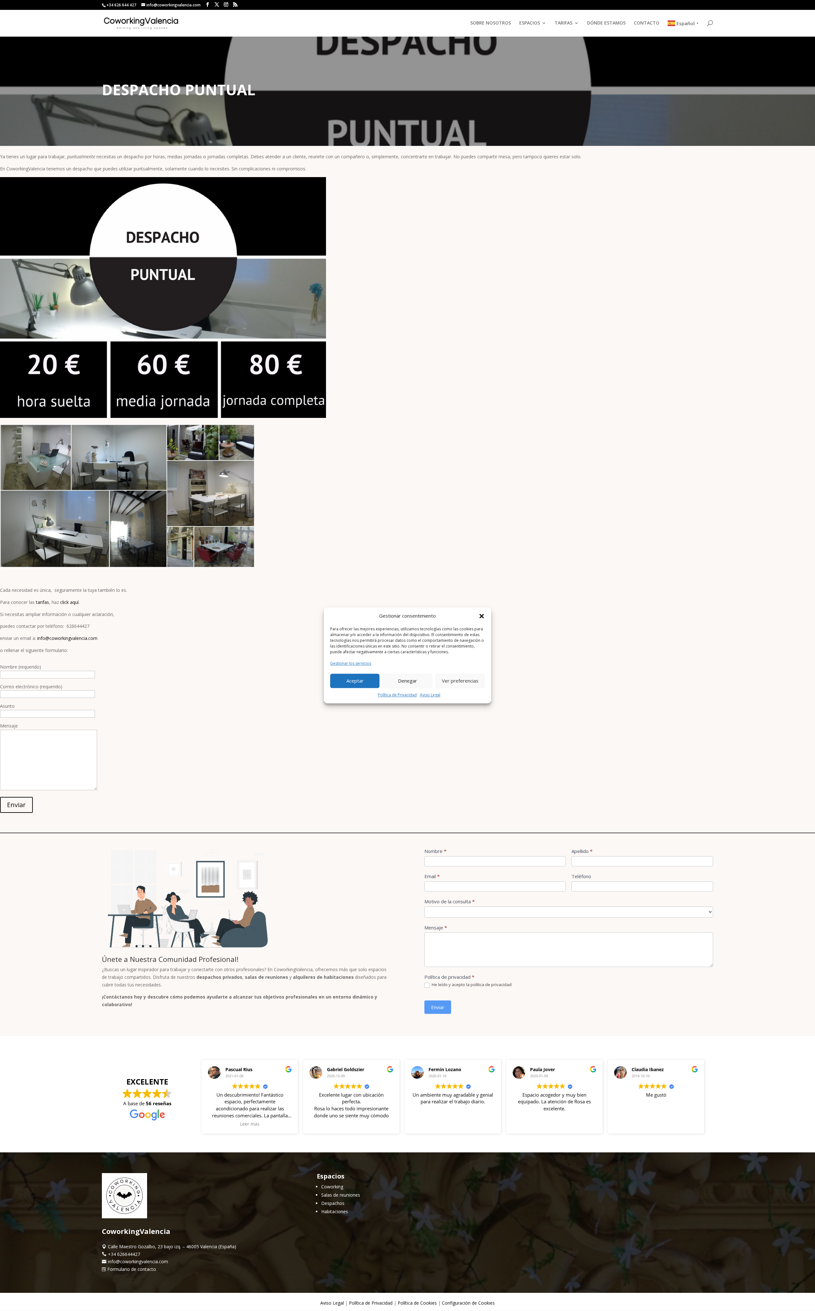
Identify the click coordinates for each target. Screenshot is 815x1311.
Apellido (581, 851)
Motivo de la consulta (449, 901)
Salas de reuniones (340, 1195)
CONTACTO (646, 23)
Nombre (435, 851)
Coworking (332, 1187)
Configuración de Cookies (468, 1303)
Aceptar (355, 680)
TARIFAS (563, 23)
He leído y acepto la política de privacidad (471, 984)
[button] (481, 616)
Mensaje (435, 927)
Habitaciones (334, 1211)
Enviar (16, 804)
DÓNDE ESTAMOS (606, 23)
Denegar (407, 680)
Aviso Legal (430, 695)
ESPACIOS (529, 23)
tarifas (42, 602)
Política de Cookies (417, 1303)
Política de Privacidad (397, 695)
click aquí (69, 602)
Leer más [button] (249, 1124)
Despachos (332, 1203)
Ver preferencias (460, 680)
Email (432, 876)
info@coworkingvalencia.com (67, 638)
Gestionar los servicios (350, 663)
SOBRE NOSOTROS (490, 23)
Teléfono (581, 876)
